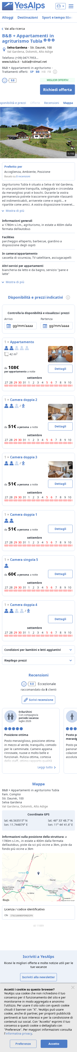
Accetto (54, 1044)
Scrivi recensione (41, 700)
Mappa (68, 103)
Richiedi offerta (57, 89)
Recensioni (51, 103)
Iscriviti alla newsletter (38, 977)
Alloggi (7, 17)
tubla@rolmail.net (34, 62)
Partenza (47, 319)
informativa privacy (19, 1033)
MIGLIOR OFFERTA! (57, 80)
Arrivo (8, 319)
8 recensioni (23, 176)
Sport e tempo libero (58, 17)
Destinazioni (27, 17)
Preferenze (23, 1044)
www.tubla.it (10, 62)
